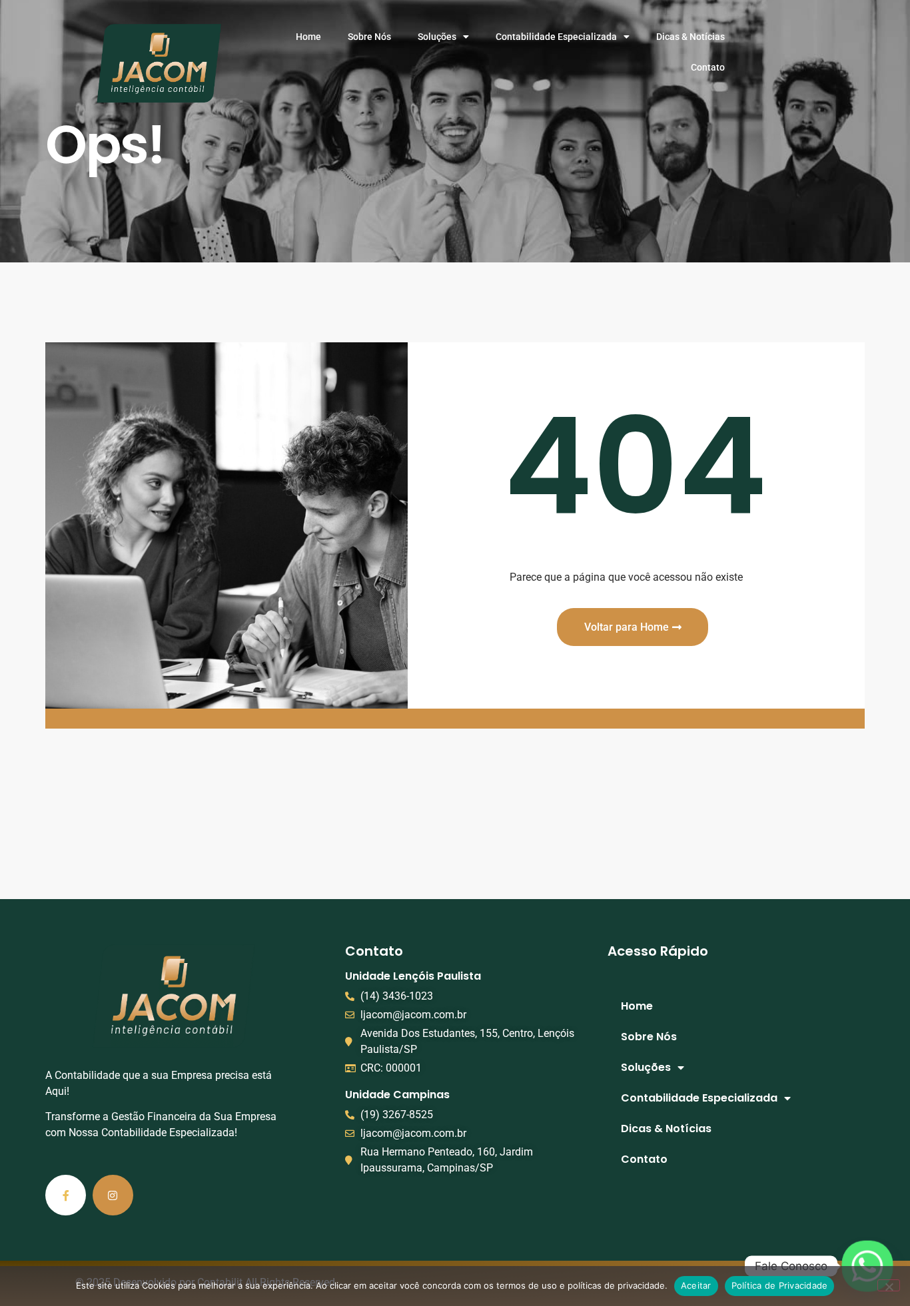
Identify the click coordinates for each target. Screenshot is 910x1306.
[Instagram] (113, 1195)
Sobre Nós (369, 36)
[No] (888, 1285)
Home (308, 36)
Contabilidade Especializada (556, 36)
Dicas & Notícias (690, 36)
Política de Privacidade (779, 1285)
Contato (708, 67)
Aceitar (696, 1285)
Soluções (437, 36)
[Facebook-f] (65, 1195)
